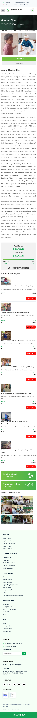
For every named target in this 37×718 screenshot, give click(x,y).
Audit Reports (7, 582)
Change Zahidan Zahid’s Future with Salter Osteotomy (18, 340)
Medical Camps (8, 568)
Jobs (4, 614)
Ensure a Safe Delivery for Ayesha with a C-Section (16, 393)
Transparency (7, 579)
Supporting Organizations (11, 585)
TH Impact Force (8, 607)
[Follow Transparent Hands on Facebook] (4, 684)
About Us (6, 604)
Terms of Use (7, 631)
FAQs (4, 623)
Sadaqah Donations (9, 543)
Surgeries (6, 560)
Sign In (15, 4)
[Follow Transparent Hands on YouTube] (24, 684)
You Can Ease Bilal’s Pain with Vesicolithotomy (15, 312)
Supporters (19, 63)
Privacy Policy (7, 628)
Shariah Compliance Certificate (13, 595)
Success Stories (8, 590)
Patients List (7, 558)
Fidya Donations (8, 549)
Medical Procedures (9, 563)
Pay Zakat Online (8, 541)
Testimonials (7, 587)
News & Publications (9, 609)
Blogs (4, 592)
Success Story (10, 23)
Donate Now (30, 298)
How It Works (7, 577)
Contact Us (6, 612)
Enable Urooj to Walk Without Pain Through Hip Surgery (18, 367)
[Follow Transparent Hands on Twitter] (14, 684)
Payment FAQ (7, 626)
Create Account (24, 4)
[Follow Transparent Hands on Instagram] (9, 684)
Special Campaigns (9, 565)
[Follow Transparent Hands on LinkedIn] (19, 684)
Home (3, 23)
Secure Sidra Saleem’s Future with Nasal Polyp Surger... (18, 286)
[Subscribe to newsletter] (24, 653)
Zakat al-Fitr (7, 546)
